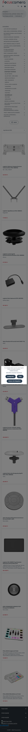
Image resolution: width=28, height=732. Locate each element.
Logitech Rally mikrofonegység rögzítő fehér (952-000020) (12, 474)
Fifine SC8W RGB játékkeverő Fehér (12, 694)
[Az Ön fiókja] (21, 6)
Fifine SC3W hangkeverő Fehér (10, 651)
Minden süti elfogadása (14, 381)
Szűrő (15, 122)
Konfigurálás (10, 376)
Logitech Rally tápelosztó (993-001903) (13, 298)
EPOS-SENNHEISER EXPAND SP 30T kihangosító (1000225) (12, 607)
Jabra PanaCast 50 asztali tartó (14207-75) (14, 341)
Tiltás (20, 376)
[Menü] (2, 6)
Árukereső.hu (4, 727)
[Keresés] (18, 6)
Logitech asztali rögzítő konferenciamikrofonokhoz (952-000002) (13, 254)
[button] (24, 27)
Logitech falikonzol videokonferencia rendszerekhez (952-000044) (12, 167)
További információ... (14, 370)
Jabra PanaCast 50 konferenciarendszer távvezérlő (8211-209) (13, 518)
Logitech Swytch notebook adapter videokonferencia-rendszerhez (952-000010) (12, 429)
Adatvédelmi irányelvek (11, 372)
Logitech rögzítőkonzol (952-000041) (12, 211)
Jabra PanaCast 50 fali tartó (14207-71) (13, 384)
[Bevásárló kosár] (25, 6)
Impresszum (19, 372)
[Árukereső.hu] (4, 726)
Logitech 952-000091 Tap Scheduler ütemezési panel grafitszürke (12, 563)
